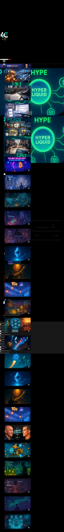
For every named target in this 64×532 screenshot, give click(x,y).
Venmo (57, 235)
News (2, 43)
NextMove (3, 46)
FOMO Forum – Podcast (5, 48)
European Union (44, 227)
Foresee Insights (4, 44)
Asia (48, 227)
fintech (53, 224)
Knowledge (3, 50)
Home (3, 42)
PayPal (54, 235)
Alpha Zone (3, 47)
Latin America (53, 227)
